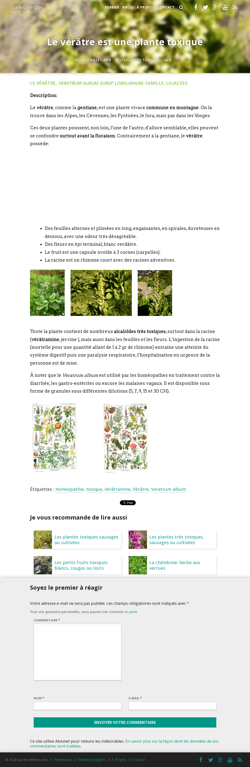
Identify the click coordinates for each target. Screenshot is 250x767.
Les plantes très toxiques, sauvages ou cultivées (176, 539)
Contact (166, 7)
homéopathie (69, 489)
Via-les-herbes (26, 7)
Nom (39, 698)
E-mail (135, 698)
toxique (94, 489)
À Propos (145, 7)
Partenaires (63, 759)
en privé (131, 611)
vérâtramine (117, 489)
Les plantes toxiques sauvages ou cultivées (86, 539)
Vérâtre (141, 489)
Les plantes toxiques (139, 59)
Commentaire (47, 620)
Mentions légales (91, 759)
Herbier (112, 7)
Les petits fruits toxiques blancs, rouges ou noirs (81, 565)
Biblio (127, 7)
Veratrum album (168, 489)
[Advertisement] (125, 186)
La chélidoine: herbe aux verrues (174, 565)
